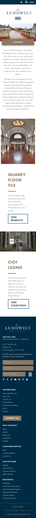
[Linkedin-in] (19, 379)
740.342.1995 (9, 337)
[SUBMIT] (30, 374)
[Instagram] (11, 379)
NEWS (32, 2)
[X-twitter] (7, 379)
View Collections (18, 304)
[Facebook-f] (4, 379)
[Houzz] (27, 379)
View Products (17, 219)
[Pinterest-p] (23, 379)
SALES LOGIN (18, 507)
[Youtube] (15, 379)
